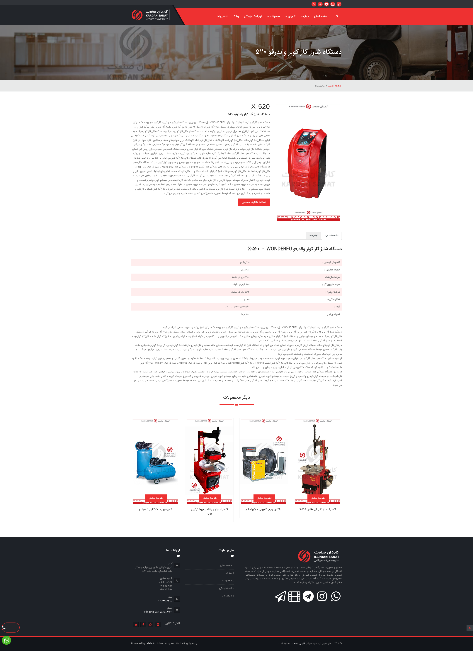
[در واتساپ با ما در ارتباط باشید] (339, 4)
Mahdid (151, 644)
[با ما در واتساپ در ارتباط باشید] (314, 4)
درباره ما (305, 16)
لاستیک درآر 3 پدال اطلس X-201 (317, 509)
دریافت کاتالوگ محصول (254, 202)
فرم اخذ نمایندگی (253, 16)
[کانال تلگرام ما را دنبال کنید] (326, 4)
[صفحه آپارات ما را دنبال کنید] (332, 4)
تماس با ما (222, 16)
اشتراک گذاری (172, 623)
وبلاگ (236, 16)
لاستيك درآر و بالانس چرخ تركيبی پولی (209, 511)
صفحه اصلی (320, 16)
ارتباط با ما (227, 596)
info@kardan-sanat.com (158, 612)
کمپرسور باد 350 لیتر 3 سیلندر (155, 509)
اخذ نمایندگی (225, 588)
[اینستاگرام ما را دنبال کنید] (320, 4)
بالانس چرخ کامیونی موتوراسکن (263, 509)
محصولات (275, 16)
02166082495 (165, 601)
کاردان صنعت (298, 644)
